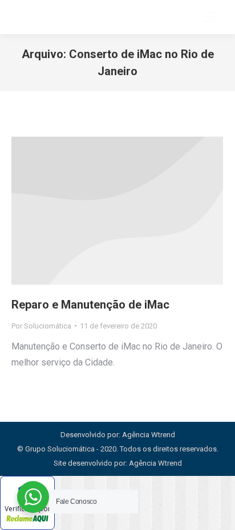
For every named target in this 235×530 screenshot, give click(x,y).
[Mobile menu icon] (210, 17)
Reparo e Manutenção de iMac (90, 304)
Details (117, 210)
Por (41, 326)
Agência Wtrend (155, 463)
